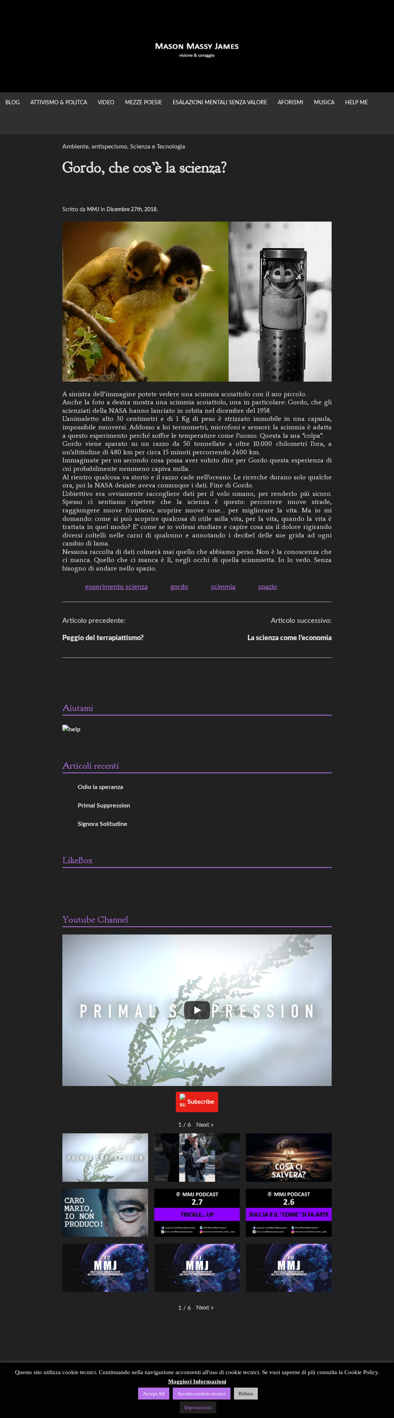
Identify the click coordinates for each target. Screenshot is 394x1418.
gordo (179, 587)
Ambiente (75, 146)
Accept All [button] (154, 1393)
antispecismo (109, 146)
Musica (324, 102)
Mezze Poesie (143, 102)
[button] (204, 1124)
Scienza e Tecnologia (157, 146)
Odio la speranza (100, 787)
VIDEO (106, 102)
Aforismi (290, 102)
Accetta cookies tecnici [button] (201, 1393)
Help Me (356, 102)
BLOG (12, 102)
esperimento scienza (116, 587)
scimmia (223, 587)
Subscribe (200, 1102)
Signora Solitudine (102, 824)
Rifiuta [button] (246, 1393)
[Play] (197, 1010)
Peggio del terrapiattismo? (103, 638)
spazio (267, 587)
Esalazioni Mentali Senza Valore (220, 102)
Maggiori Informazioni (197, 1381)
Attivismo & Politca (58, 102)
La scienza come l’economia (289, 638)
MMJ (93, 209)
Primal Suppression (104, 805)
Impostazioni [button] (198, 1407)
